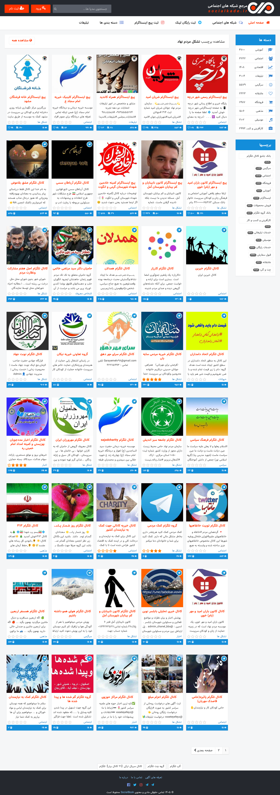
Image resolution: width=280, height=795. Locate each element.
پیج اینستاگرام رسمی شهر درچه (207, 97)
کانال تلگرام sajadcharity (117, 440)
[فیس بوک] (128, 785)
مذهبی (251, 111)
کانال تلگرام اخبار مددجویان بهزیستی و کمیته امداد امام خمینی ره (28, 444)
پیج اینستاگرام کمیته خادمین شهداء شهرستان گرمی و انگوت (117, 185)
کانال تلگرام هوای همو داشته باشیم (72, 613)
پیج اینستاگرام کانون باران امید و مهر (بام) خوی (207, 185)
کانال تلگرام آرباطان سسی (72, 183)
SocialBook (127, 792)
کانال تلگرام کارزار (162, 269)
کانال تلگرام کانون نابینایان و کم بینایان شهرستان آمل (117, 613)
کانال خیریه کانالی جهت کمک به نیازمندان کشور (117, 528)
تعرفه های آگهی (153, 777)
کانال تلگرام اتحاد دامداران (207, 354)
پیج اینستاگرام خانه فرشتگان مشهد (28, 99)
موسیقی (251, 120)
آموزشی (251, 50)
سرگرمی (251, 85)
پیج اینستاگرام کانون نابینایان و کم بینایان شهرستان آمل (162, 185)
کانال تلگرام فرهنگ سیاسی (207, 440)
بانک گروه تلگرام (259, 213)
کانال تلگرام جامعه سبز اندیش (162, 440)
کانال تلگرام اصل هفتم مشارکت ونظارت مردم (27, 271)
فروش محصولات (259, 205)
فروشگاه (251, 102)
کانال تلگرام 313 (27, 526)
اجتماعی (251, 58)
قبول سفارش (261, 255)
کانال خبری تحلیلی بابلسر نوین (162, 611)
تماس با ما (136, 777)
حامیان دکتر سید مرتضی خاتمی (72, 269)
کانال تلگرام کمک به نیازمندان (27, 697)
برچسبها (265, 145)
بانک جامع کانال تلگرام (259, 156)
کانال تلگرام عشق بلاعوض (27, 183)
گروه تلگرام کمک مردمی (162, 526)
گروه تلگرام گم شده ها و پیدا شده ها (72, 699)
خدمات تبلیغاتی (259, 232)
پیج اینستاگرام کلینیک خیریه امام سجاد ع (72, 99)
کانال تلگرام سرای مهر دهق (117, 354)
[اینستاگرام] (141, 785)
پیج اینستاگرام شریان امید (162, 97)
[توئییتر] (134, 785)
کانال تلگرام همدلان (117, 269)
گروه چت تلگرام (156, 766)
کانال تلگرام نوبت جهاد (27, 354)
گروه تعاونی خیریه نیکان (72, 354)
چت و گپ (262, 270)
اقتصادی (251, 67)
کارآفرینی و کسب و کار (251, 128)
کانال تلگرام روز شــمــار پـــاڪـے (72, 526)
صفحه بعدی (204, 750)
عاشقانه (251, 93)
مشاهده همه (20, 40)
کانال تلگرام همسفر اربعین (27, 611)
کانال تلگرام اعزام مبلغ (162, 697)
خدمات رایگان (260, 247)
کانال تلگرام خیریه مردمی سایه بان (162, 356)
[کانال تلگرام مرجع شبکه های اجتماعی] (147, 785)
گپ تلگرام (175, 766)
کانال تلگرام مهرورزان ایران (72, 440)
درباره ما (123, 777)
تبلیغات (251, 76)
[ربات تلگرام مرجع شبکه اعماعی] (152, 785)
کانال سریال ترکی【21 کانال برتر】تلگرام (120, 766)
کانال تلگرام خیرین (207, 269)
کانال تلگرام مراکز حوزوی (117, 697)
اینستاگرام (262, 198)
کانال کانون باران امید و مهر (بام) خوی (207, 613)
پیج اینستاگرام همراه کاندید (117, 97)
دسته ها (265, 40)
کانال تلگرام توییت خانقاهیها (207, 526)
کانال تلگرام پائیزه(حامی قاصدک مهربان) (207, 699)
